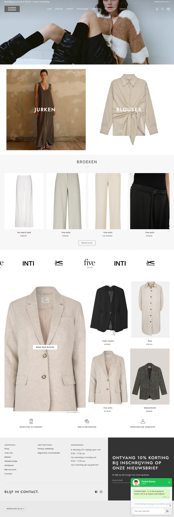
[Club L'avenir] (108, 309)
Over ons (8, 453)
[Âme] (150, 309)
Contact (8, 473)
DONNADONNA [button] (77, 445)
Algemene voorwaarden (49, 453)
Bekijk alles (87, 243)
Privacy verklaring (45, 448)
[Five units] (66, 201)
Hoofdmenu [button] (10, 445)
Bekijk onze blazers (45, 347)
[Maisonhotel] (150, 376)
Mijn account (10, 469)
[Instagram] (100, 492)
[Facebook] (96, 492)
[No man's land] (24, 201)
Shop (6, 448)
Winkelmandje (10, 461)
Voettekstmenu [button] (45, 445)
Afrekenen (9, 465)
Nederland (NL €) (162, 2)
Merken (7, 457)
